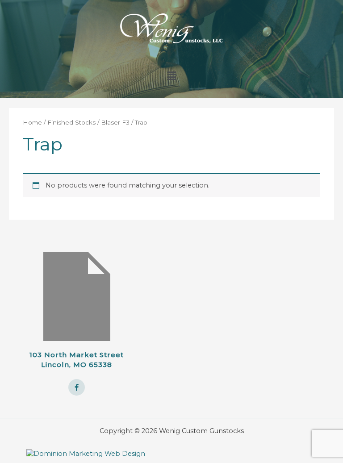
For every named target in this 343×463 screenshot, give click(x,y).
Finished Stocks (71, 122)
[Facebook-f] (76, 387)
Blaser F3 (115, 122)
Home (32, 122)
